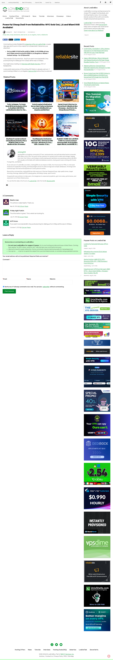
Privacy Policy (58, 656)
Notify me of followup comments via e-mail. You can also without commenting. (34, 287)
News (34, 16)
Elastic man (14, 200)
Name (28, 279)
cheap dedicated (15, 34)
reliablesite (44, 34)
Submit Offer (38, 2)
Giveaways (60, 16)
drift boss (14, 221)
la (28, 34)
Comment (6, 259)
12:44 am (24, 227)
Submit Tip (48, 2)
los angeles (33, 34)
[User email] (7, 185)
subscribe (46, 287)
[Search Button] (108, 35)
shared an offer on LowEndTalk (35, 44)
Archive (41, 656)
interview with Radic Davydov (30, 64)
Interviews (50, 16)
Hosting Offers (14, 16)
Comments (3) (31, 32)
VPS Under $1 (26, 16)
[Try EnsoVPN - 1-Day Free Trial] (97, 210)
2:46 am (21, 217)
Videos (68, 16)
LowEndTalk (9, 18)
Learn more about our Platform (93, 30)
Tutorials (41, 16)
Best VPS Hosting (26, 2)
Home (5, 16)
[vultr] (97, 113)
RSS (65, 656)
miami (39, 34)
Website (52, 279)
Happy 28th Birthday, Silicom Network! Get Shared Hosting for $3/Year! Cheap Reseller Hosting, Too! (96, 60)
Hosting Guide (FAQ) (13, 2)
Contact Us (49, 656)
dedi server (24, 34)
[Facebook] (100, 2)
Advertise (57, 2)
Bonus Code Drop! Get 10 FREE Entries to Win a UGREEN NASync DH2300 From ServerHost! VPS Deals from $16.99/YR (97, 75)
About (3, 2)
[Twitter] (110, 2)
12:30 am (21, 206)
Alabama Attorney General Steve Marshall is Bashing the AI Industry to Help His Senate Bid (97, 67)
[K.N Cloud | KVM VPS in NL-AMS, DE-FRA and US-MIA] (97, 235)
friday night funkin (17, 211)
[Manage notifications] (108, 656)
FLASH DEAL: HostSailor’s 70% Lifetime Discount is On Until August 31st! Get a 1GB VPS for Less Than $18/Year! (97, 50)
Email (5, 279)
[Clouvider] (97, 161)
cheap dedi (6, 34)
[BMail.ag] (97, 186)
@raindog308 (51, 181)
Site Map (71, 656)
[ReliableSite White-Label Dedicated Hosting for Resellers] (97, 137)
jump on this (32, 71)
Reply (26, 206)
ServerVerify (20, 18)
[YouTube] (105, 2)
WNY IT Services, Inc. (67, 654)
